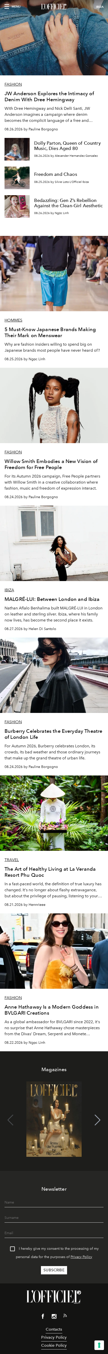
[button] (97, 1120)
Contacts (54, 1329)
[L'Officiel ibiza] (54, 7)
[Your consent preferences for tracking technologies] (99, 1345)
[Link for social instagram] (54, 1317)
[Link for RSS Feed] (65, 1316)
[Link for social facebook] (42, 1317)
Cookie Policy (54, 1345)
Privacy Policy (81, 1257)
